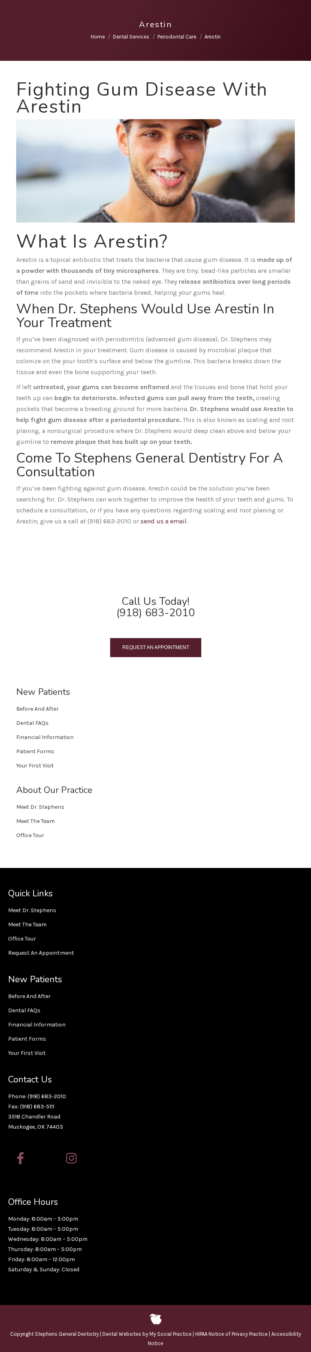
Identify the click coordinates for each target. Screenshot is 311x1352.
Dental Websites (121, 1334)
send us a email (164, 521)
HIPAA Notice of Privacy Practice (231, 1334)
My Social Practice (170, 1334)
